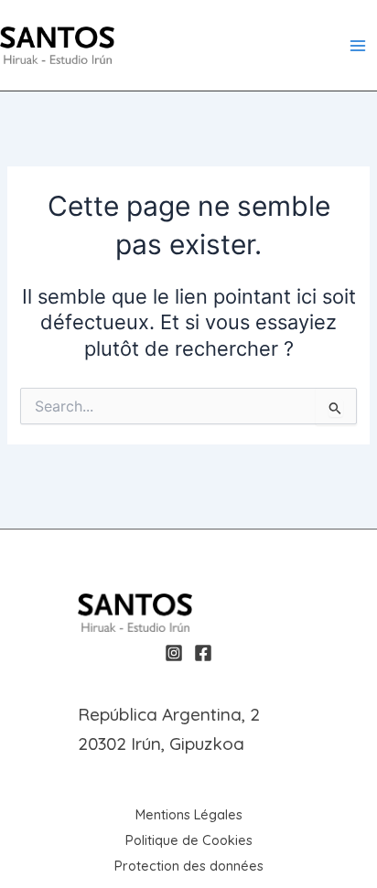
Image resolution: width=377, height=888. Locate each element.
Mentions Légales (188, 814)
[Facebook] (203, 653)
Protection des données (189, 865)
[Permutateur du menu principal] (358, 46)
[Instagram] (174, 653)
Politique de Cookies (189, 840)
